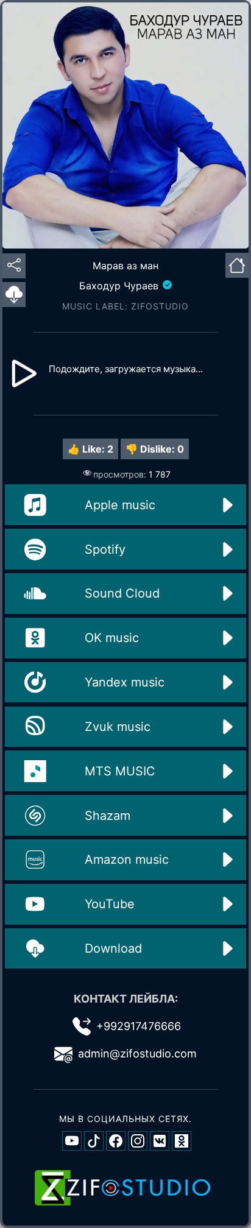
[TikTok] (94, 1141)
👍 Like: (90, 449)
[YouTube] (72, 1141)
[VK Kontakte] (159, 1141)
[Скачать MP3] (14, 295)
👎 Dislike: (154, 449)
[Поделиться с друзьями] (14, 265)
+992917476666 (138, 1026)
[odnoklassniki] (181, 1141)
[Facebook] (115, 1141)
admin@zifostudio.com (137, 1053)
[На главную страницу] (237, 264)
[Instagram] (137, 1141)
